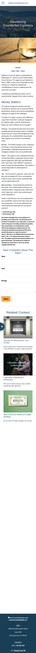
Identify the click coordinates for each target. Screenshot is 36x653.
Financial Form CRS (20, 650)
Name (3, 256)
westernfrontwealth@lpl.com (18, 620)
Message (4, 281)
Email (3, 268)
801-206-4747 (20, 645)
